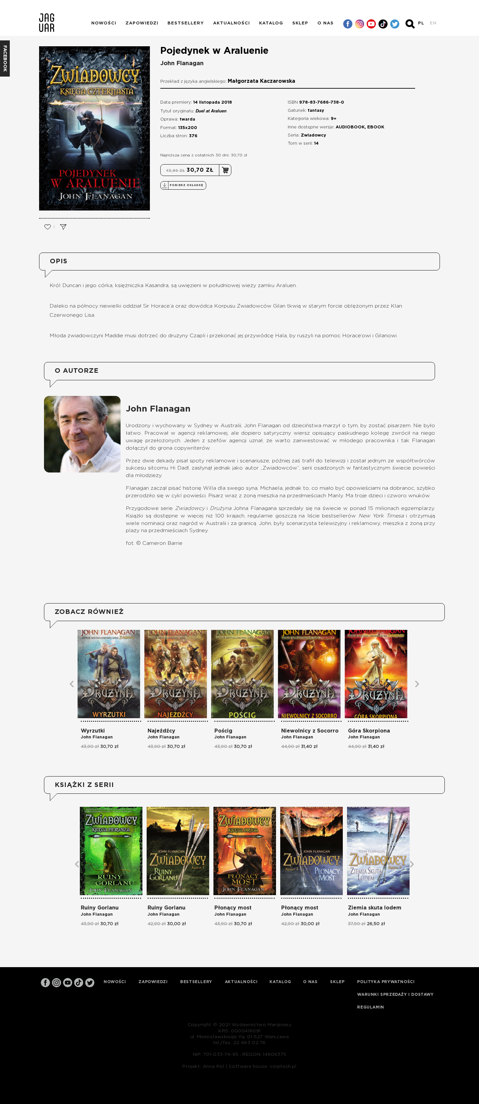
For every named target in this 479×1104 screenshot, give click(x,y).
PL (421, 23)
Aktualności (231, 23)
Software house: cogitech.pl (262, 1066)
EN (433, 23)
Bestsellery (185, 23)
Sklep (300, 23)
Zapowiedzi (141, 23)
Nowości (103, 23)
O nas (325, 23)
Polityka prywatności (385, 982)
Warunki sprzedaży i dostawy (395, 994)
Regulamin (370, 1007)
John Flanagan (182, 63)
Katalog (271, 23)
